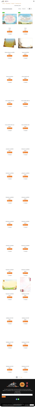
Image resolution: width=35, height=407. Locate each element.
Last (21, 377)
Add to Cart (10, 31)
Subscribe (3, 396)
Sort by (19, 8)
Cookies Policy (12, 405)
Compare (10, 34)
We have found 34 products (7, 8)
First (13, 377)
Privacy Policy (6, 405)
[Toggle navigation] (34, 1)
